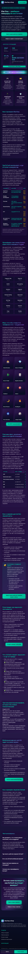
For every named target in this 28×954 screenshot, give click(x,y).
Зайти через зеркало (14, 902)
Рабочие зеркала (5, 934)
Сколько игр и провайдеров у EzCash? (11, 870)
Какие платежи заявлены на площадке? (10, 864)
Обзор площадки (5, 932)
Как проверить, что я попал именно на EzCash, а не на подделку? (12, 838)
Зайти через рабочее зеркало (14, 34)
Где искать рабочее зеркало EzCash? (13, 854)
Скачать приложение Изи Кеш (14, 779)
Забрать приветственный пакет (14, 38)
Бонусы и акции (4, 937)
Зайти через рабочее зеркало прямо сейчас (14, 596)
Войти (7, 951)
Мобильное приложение (6, 939)
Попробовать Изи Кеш (14, 66)
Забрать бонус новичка (14, 906)
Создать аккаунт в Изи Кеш (14, 644)
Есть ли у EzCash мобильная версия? (13, 858)
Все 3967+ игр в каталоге (14, 424)
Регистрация (22, 2)
